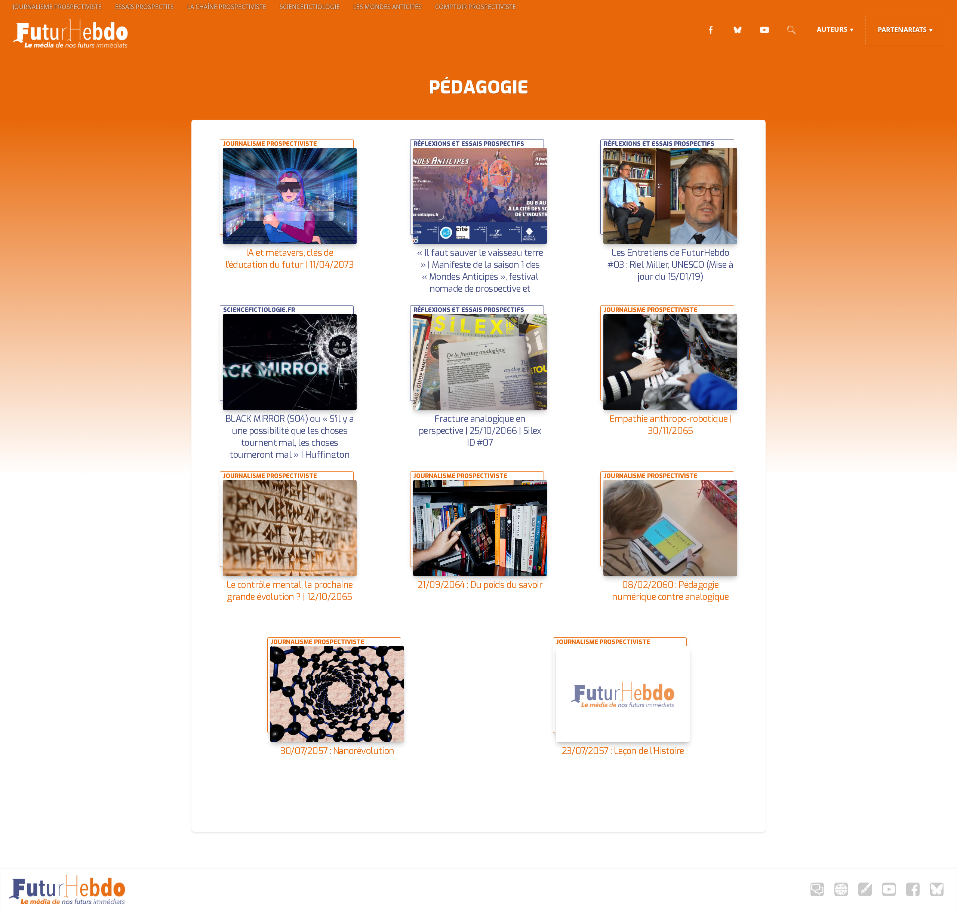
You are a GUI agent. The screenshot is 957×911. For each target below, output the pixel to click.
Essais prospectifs (144, 7)
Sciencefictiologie (310, 7)
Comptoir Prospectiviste (475, 7)
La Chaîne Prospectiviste (226, 7)
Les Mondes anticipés (387, 7)
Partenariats (902, 29)
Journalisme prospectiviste (57, 7)
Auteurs (832, 29)
